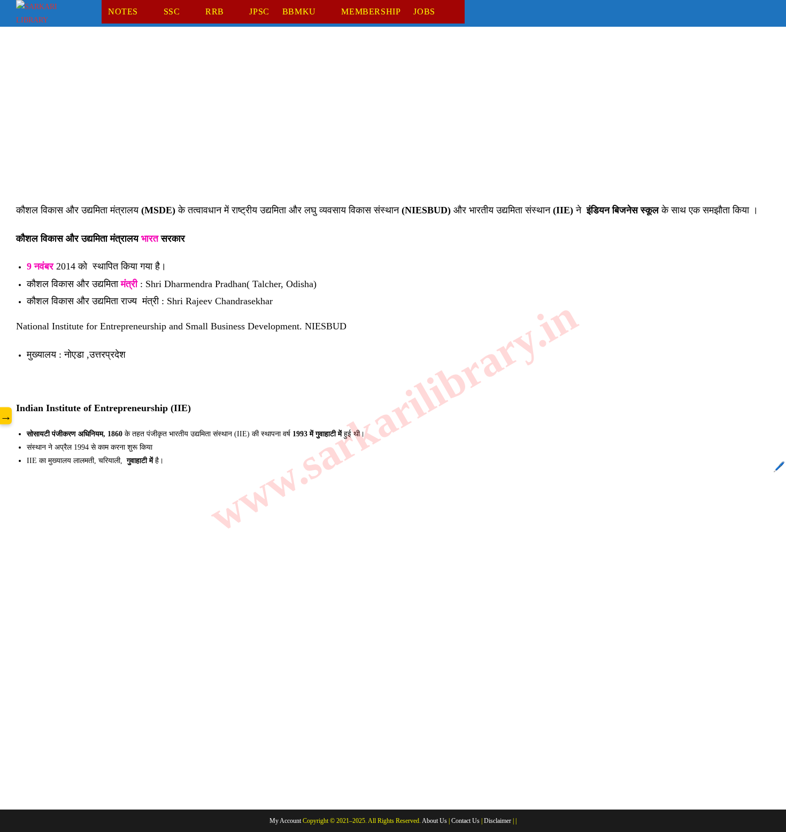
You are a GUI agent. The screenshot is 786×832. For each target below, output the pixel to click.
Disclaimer (497, 821)
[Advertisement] (337, 122)
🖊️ (779, 466)
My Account (285, 821)
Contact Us (465, 821)
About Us (434, 821)
